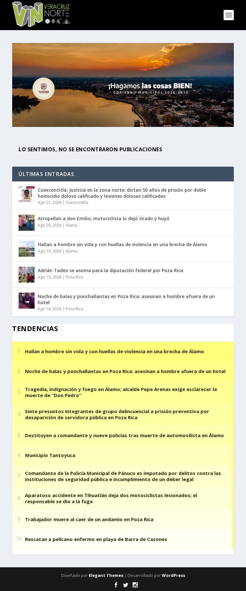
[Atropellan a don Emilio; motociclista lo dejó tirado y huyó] (27, 223)
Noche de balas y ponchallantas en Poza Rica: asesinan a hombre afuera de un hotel (126, 299)
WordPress (173, 575)
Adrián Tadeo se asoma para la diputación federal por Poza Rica (110, 270)
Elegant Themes (106, 575)
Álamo (72, 225)
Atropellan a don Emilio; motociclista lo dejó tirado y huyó (103, 218)
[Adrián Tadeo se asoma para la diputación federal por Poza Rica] (27, 275)
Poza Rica (74, 277)
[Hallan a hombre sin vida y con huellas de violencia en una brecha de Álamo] (27, 249)
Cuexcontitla (77, 202)
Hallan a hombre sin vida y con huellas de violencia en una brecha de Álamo (122, 244)
